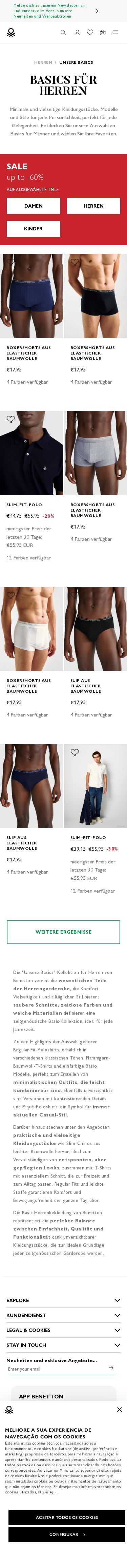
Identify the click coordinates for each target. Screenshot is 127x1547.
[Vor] (97, 10)
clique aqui (47, 1492)
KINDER (33, 229)
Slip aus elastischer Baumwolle (85, 686)
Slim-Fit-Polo (24, 504)
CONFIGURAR (64, 1534)
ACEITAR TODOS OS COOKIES (67, 1517)
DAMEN (33, 206)
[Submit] (111, 1367)
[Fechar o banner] (119, 1409)
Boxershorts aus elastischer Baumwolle (28, 353)
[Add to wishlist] (11, 262)
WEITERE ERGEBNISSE (63, 932)
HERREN (94, 206)
